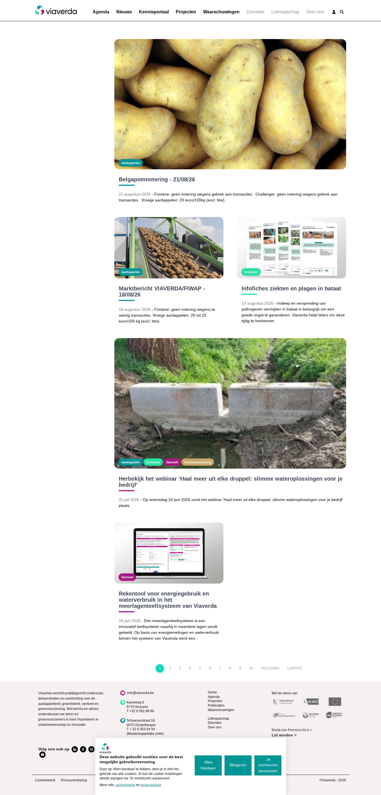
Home (212, 692)
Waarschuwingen (221, 11)
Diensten (255, 11)
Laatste (294, 668)
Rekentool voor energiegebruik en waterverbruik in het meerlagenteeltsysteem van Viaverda (168, 600)
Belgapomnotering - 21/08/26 (157, 179)
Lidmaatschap (285, 11)
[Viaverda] (56, 10)
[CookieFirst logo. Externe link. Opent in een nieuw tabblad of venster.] (105, 748)
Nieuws (124, 11)
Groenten (251, 272)
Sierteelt (172, 462)
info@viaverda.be (140, 693)
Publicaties (216, 705)
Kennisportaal (154, 11)
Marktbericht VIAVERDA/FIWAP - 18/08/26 (162, 291)
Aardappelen (130, 163)
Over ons (315, 11)
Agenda (101, 11)
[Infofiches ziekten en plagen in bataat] (291, 247)
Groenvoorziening (197, 462)
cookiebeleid (125, 785)
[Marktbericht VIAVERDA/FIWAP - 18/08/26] (168, 247)
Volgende (270, 668)
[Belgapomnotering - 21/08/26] (230, 104)
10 (251, 668)
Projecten (186, 11)
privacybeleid (151, 785)
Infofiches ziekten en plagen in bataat (291, 288)
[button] (342, 12)
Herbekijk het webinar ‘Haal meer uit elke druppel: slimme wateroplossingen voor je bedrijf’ (231, 482)
